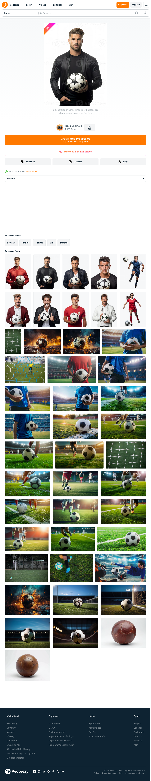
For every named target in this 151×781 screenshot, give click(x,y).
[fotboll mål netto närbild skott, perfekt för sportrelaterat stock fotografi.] (13, 341)
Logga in (134, 4)
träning (64, 242)
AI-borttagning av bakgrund (21, 753)
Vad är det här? (32, 171)
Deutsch (136, 736)
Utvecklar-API (13, 744)
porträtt (11, 242)
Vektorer (14, 4)
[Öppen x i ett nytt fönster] (58, 771)
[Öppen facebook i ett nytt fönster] (34, 771)
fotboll (25, 242)
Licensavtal (54, 723)
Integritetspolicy (107, 772)
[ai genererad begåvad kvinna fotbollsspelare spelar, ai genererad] (133, 309)
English (135, 723)
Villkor (94, 772)
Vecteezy (11, 727)
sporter (39, 242)
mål (51, 242)
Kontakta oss (94, 727)
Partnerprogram (57, 732)
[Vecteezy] (5, 5)
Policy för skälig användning (129, 772)
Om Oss (92, 732)
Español (136, 727)
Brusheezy (12, 723)
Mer (71, 4)
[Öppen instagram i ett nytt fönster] (39, 771)
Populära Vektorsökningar (61, 736)
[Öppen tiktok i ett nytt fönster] (53, 771)
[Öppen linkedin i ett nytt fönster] (44, 771)
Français (136, 740)
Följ (88, 129)
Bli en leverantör (96, 736)
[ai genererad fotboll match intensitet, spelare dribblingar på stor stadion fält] (27, 483)
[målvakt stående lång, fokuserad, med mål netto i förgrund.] (25, 369)
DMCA (52, 727)
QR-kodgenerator (15, 757)
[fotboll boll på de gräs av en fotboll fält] (121, 539)
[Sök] (134, 13)
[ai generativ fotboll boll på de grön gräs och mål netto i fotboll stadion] (75, 600)
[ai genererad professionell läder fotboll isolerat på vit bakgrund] (27, 665)
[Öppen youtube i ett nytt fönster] (63, 771)
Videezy (10, 732)
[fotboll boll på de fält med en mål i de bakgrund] (75, 426)
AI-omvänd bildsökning (18, 749)
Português (137, 732)
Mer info (11, 178)
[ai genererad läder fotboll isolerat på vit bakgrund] (123, 633)
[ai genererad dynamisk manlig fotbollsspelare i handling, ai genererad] (18, 271)
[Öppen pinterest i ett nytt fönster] (48, 771)
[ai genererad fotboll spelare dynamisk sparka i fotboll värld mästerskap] (123, 398)
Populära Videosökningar (61, 744)
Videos (42, 4)
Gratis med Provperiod (74, 140)
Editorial (57, 4)
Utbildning (12, 740)
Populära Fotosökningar (60, 740)
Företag (10, 736)
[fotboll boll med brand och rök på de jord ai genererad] (27, 600)
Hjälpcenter (94, 723)
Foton (29, 4)
